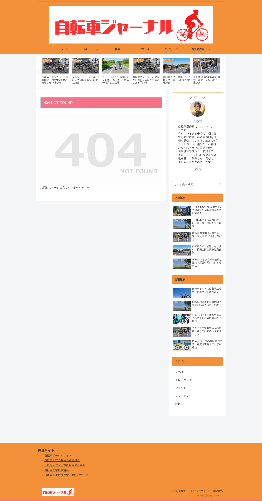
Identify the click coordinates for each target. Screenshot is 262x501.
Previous (38, 72)
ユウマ (197, 121)
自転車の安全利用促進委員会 (62, 460)
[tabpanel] (55, 71)
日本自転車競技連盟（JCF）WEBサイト (69, 475)
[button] (220, 184)
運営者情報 (218, 490)
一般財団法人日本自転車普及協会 (64, 465)
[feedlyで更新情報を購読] (196, 168)
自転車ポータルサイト (58, 455)
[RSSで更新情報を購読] (200, 168)
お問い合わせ (178, 490)
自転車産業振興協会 (56, 470)
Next (223, 72)
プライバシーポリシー (199, 490)
